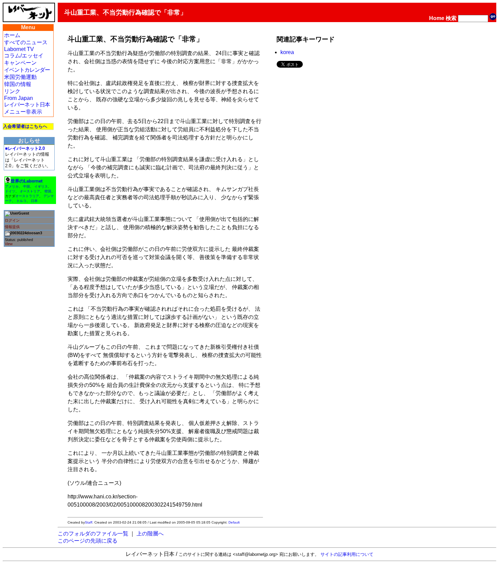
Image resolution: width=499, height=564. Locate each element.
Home (436, 18)
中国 (26, 186)
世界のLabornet (26, 181)
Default (234, 522)
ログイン (12, 220)
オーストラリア (27, 196)
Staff (88, 522)
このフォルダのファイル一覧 (93, 533)
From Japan (18, 98)
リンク (12, 91)
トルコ (21, 201)
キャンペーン (20, 63)
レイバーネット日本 (27, 104)
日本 (34, 201)
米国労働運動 (20, 77)
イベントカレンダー (27, 70)
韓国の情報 (17, 84)
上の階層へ (150, 533)
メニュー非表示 (23, 112)
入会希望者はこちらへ (25, 126)
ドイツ (10, 191)
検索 (451, 18)
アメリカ (12, 186)
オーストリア (30, 191)
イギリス (41, 186)
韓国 (47, 191)
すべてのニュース (26, 42)
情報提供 (12, 227)
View (9, 244)
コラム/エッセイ (23, 55)
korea (287, 52)
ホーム (12, 35)
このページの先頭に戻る (87, 541)
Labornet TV (19, 49)
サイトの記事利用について (346, 554)
